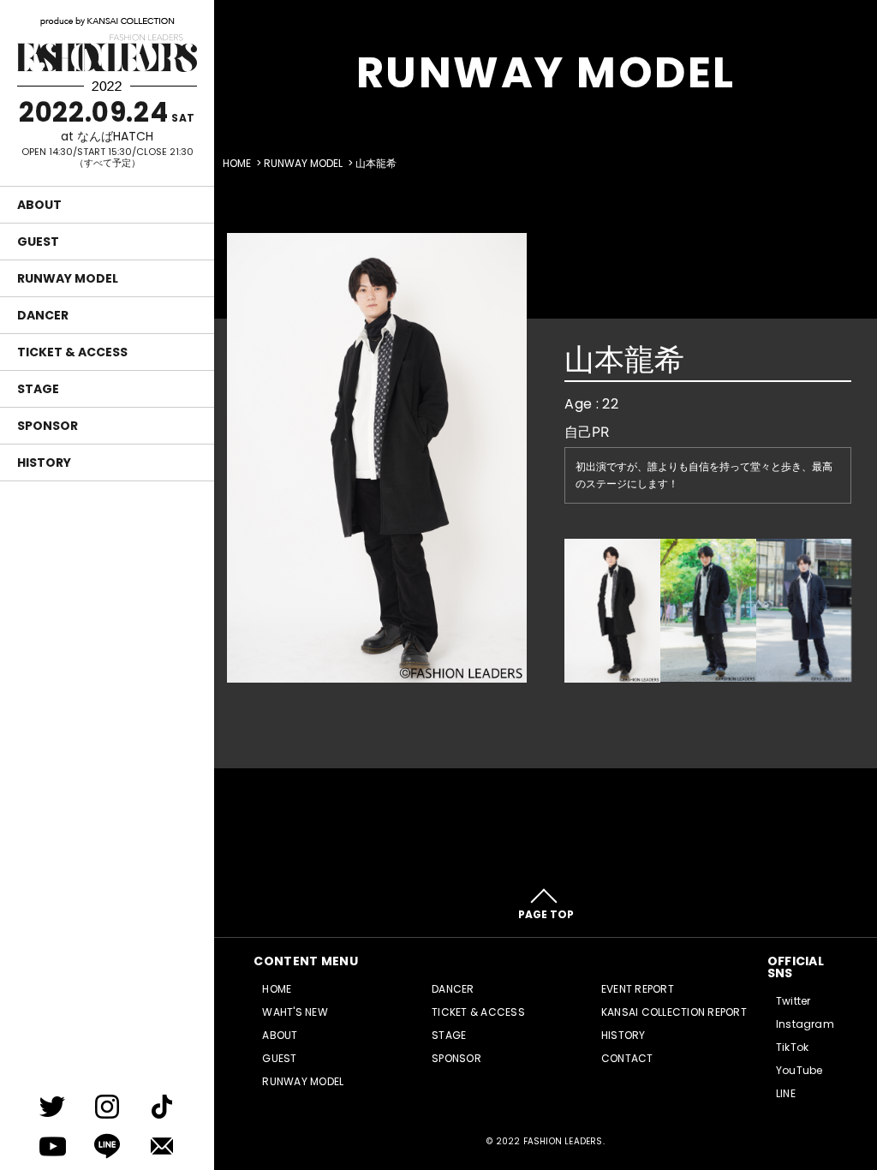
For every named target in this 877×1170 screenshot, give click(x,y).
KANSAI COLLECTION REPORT (674, 1012)
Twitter (793, 1001)
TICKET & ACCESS (72, 352)
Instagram (805, 1024)
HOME (237, 163)
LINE (786, 1093)
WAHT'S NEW (294, 1012)
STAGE (38, 388)
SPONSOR (47, 425)
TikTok (792, 1047)
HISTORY (44, 462)
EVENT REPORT (637, 989)
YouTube (799, 1070)
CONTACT (627, 1058)
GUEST (38, 241)
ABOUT (39, 204)
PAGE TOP (546, 914)
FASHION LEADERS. (564, 1141)
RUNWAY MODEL (67, 278)
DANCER (43, 315)
